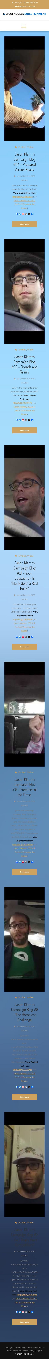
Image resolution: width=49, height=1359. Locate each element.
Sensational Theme (24, 1353)
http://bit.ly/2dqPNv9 (22, 619)
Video (30, 147)
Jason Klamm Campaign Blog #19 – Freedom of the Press (24, 787)
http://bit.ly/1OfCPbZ (27, 1294)
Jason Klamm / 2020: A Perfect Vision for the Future (24, 204)
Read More (24, 224)
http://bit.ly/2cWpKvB (22, 844)
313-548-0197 (32, 3)
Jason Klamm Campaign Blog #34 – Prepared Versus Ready (24, 162)
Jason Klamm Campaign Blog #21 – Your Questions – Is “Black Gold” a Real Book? (24, 575)
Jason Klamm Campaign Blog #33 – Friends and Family (24, 364)
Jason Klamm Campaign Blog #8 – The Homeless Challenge (24, 1012)
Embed (22, 147)
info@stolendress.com (26, 6)
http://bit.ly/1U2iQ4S (22, 1069)
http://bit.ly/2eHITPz (22, 403)
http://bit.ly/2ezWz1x (23, 196)
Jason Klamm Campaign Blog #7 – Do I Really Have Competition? (24, 1237)
